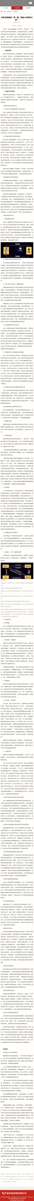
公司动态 (5, 8)
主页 (5, 11)
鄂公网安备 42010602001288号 (17, 1200)
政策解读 (28, 8)
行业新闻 (17, 8)
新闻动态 (9, 11)
